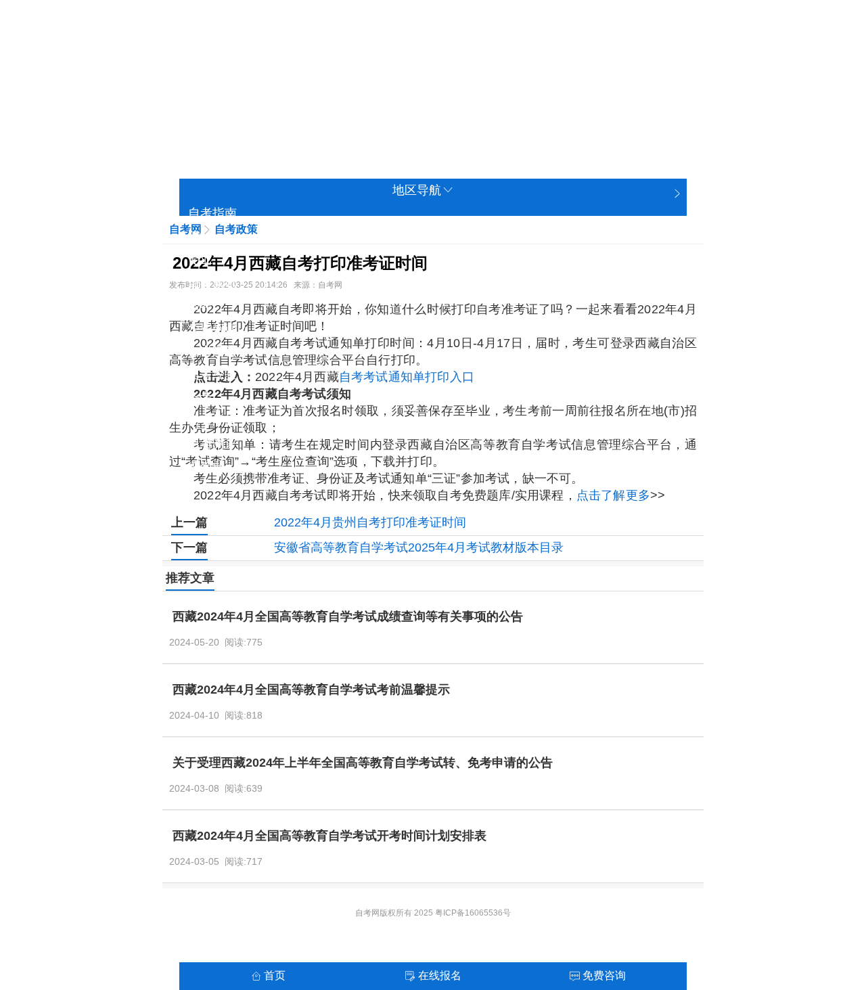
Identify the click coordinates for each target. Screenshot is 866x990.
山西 (435, 65)
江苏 (557, 65)
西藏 (313, 125)
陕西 (638, 95)
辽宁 (475, 65)
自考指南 (212, 213)
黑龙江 (441, 125)
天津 (313, 65)
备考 (200, 397)
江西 (232, 95)
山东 (272, 95)
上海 (272, 65)
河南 (313, 95)
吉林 (516, 65)
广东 (435, 95)
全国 (191, 65)
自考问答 (212, 351)
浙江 (597, 65)
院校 (200, 236)
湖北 (354, 95)
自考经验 (212, 374)
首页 (275, 975)
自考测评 (212, 443)
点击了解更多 (613, 495)
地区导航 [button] (416, 190)
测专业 (206, 466)
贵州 (557, 95)
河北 (394, 65)
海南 (475, 95)
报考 (200, 305)
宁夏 (354, 125)
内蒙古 (494, 125)
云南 (597, 95)
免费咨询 (212, 328)
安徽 (638, 65)
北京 (232, 65)
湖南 (394, 95)
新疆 (394, 125)
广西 (272, 125)
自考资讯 (212, 282)
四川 (516, 95)
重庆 (354, 65)
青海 (232, 125)
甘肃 (191, 125)
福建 (191, 95)
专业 (200, 259)
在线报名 (439, 975)
